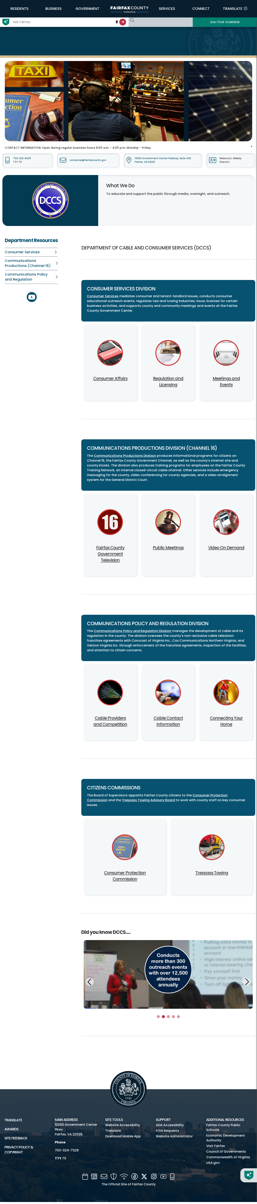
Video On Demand (226, 548)
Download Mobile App (123, 1136)
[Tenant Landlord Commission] (125, 848)
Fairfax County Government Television (110, 554)
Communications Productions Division (125, 455)
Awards (11, 1129)
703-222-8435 (22, 158)
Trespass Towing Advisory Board (148, 800)
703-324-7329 (67, 1150)
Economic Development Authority (225, 1138)
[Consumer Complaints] (110, 354)
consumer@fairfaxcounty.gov (88, 160)
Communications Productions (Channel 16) (28, 263)
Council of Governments (226, 1151)
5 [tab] (178, 1016)
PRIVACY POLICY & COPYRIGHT (18, 1150)
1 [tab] (158, 1016)
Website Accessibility (122, 1125)
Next (246, 981)
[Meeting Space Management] (226, 354)
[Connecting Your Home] (226, 694)
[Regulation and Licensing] (168, 354)
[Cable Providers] (110, 694)
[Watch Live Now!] (110, 523)
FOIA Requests (167, 1130)
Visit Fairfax (215, 1146)
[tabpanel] (168, 974)
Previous (90, 982)
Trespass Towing (211, 873)
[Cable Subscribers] (168, 694)
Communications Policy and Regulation (26, 277)
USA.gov (213, 1162)
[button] (19, 8)
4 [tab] (173, 1016)
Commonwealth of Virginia (228, 1157)
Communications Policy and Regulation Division (132, 631)
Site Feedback (15, 1138)
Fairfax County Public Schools (223, 1127)
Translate (13, 1120)
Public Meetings (168, 548)
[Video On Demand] (226, 523)
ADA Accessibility (170, 1125)
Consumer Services (22, 252)
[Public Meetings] (168, 523)
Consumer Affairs (110, 378)
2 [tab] (163, 1016)
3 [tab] (168, 1016)
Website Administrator (174, 1136)
